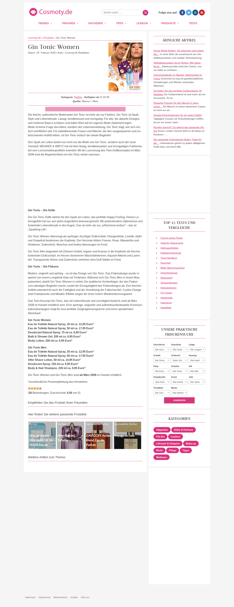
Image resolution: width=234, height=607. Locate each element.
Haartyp (193, 355)
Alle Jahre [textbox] (195, 382)
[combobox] (161, 349)
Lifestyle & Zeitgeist (168, 443)
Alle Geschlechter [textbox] (162, 349)
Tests (193, 23)
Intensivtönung (168, 287)
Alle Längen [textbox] (196, 349)
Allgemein (162, 429)
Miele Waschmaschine (173, 267)
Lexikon (142, 23)
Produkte (168, 23)
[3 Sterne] (34, 388)
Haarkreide (167, 297)
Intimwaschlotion (169, 248)
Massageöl (166, 277)
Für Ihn (160, 436)
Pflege (172, 450)
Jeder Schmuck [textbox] (180, 360)
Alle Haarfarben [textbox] (180, 349)
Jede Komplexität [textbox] (162, 382)
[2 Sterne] (32, 388)
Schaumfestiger (169, 282)
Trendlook (158, 388)
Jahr (191, 377)
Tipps (119, 23)
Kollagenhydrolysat (171, 253)
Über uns (85, 597)
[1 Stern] (29, 388)
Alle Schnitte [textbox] (161, 360)
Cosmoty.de (34, 37)
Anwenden (179, 400)
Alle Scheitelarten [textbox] (180, 371)
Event (174, 377)
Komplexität (159, 377)
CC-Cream (166, 292)
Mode (159, 450)
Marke (174, 388)
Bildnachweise (60, 597)
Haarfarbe (176, 344)
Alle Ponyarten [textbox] (162, 371)
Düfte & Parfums (183, 429)
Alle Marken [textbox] (178, 393)
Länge (192, 344)
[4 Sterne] (37, 388)
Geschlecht (159, 344)
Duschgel (166, 262)
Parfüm (78, 97)
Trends (43, 23)
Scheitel (175, 366)
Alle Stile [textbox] (194, 371)
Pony (155, 366)
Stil (190, 366)
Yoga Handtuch (169, 257)
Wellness (161, 457)
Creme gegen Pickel (171, 238)
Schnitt (156, 355)
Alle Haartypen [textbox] (197, 360)
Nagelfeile (166, 307)
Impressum (30, 597)
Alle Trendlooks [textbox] (162, 393)
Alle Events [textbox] (178, 382)
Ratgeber (95, 23)
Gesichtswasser (169, 272)
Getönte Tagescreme (172, 243)
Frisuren (68, 23)
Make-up (191, 443)
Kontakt (74, 597)
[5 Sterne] (40, 388)
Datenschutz (44, 597)
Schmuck (175, 355)
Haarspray (166, 302)
